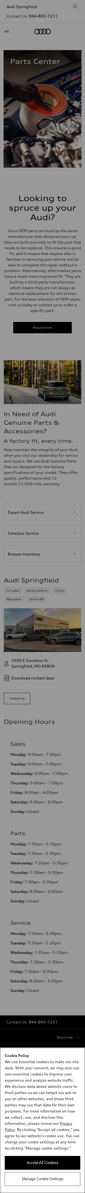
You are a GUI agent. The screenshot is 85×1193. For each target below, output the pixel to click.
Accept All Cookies (42, 1163)
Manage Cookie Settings (42, 1179)
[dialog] (42, 1120)
